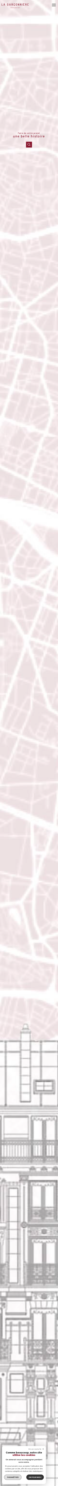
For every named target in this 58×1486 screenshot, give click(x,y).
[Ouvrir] (29, 145)
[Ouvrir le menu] (54, 5)
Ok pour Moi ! (35, 1477)
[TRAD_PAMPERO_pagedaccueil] (15, 8)
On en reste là (34, 1449)
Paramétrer (13, 1477)
